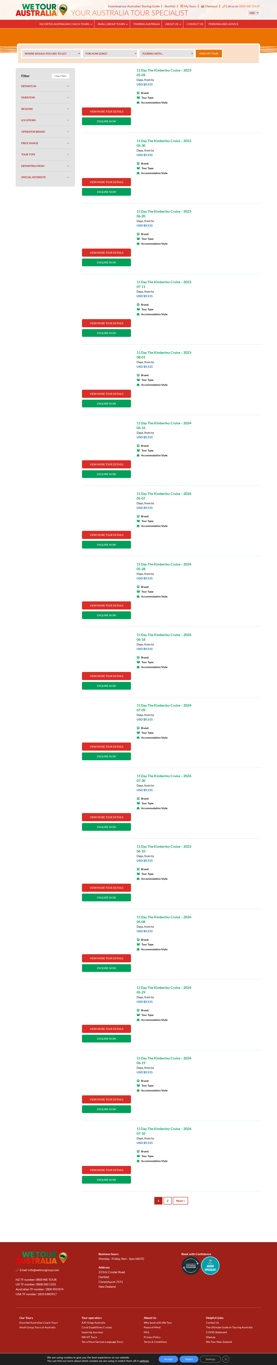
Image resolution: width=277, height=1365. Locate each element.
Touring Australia (146, 24)
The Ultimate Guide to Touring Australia (229, 1327)
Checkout (210, 6)
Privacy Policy (152, 1337)
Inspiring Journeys (92, 1332)
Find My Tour (209, 53)
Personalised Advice (223, 24)
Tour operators (92, 1317)
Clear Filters (61, 76)
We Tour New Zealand (219, 1341)
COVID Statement (216, 1332)
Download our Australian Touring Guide (134, 6)
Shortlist (169, 6)
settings (144, 1360)
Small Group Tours (111, 24)
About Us (171, 24)
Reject (189, 1359)
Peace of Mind (152, 1327)
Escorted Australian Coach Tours (64, 24)
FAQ (146, 1332)
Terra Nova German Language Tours (102, 1341)
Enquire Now (106, 121)
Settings (210, 1359)
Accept (168, 1359)
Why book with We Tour (158, 1322)
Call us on (242, 6)
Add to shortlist (126, 73)
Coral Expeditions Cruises (97, 1327)
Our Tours (26, 1317)
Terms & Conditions (155, 1341)
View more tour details (106, 111)
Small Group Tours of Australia (37, 1327)
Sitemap (210, 1337)
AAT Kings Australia (93, 1322)
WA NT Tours (89, 1337)
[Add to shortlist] (106, 86)
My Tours (190, 6)
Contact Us (195, 24)
